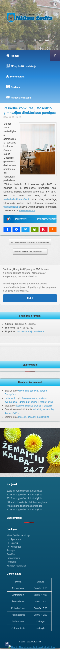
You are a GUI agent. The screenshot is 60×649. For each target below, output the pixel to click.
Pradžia (11, 554)
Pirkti (30, 298)
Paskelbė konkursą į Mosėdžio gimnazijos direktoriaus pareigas (30, 110)
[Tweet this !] (25, 229)
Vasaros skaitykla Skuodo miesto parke (30, 242)
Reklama (11, 561)
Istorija (14, 542)
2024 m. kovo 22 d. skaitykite (33, 416)
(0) (20, 116)
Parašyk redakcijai (16, 565)
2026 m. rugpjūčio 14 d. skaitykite (24, 498)
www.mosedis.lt (27, 210)
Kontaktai (16, 546)
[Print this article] (34, 229)
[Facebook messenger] (16, 229)
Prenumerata (13, 558)
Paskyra (11, 550)
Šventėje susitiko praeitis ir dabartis (33, 405)
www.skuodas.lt (12, 206)
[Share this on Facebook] (7, 229)
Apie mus (16, 539)
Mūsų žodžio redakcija (18, 535)
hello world (10, 398)
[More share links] (52, 229)
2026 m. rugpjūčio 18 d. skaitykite (24, 494)
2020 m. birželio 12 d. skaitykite (30, 251)
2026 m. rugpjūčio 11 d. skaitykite (24, 509)
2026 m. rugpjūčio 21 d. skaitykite (24, 490)
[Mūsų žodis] (30, 17)
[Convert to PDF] (44, 229)
